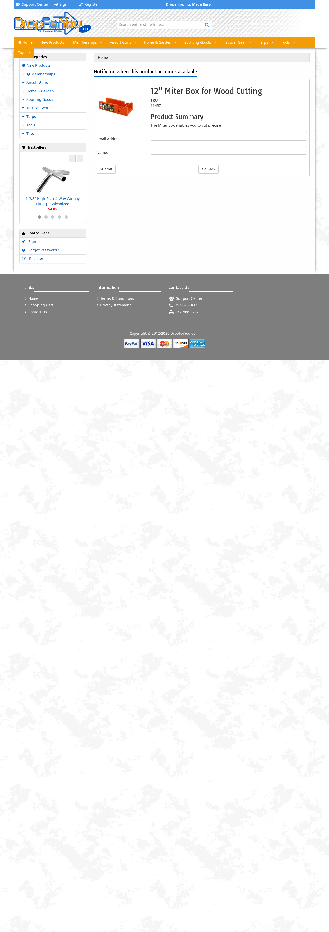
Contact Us (37, 311)
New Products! (52, 42)
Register (91, 4)
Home (28, 42)
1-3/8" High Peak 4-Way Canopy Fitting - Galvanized (53, 201)
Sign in (65, 4)
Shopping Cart (40, 305)
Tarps (263, 42)
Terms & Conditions (116, 298)
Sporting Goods (197, 42)
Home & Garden (157, 42)
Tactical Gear (235, 42)
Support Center (34, 4)
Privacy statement (115, 305)
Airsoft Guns (120, 42)
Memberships (85, 42)
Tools (285, 42)
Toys (21, 52)
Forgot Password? (42, 250)
